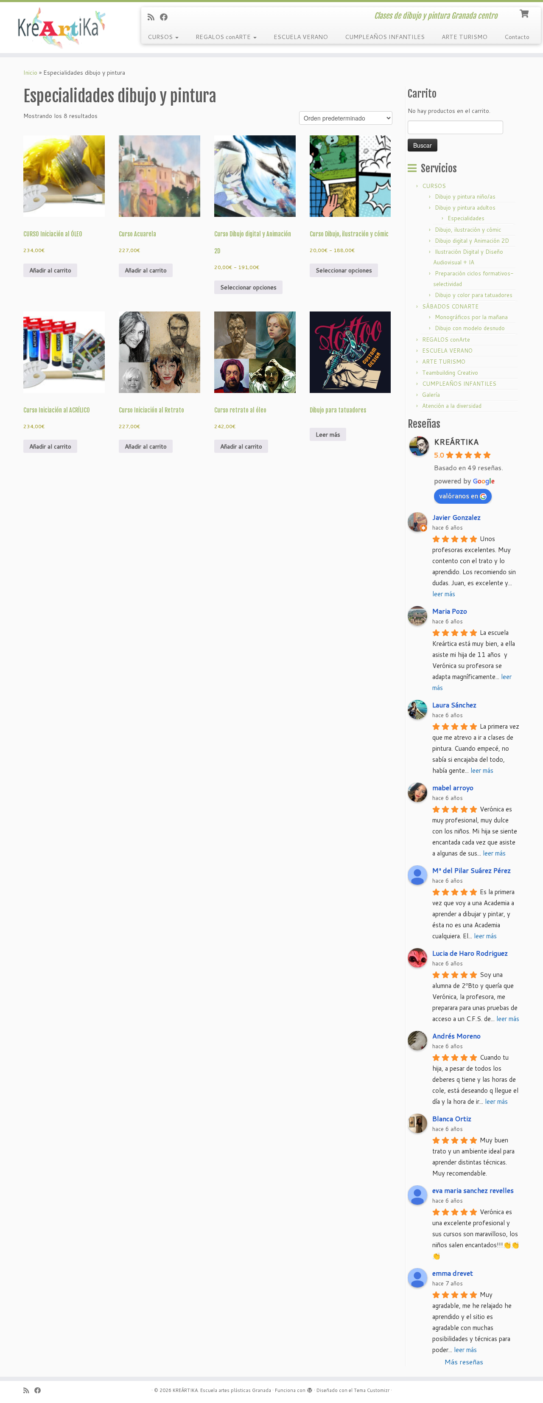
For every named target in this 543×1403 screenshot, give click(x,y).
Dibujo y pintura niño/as (465, 196)
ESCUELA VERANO (301, 37)
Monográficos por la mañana (471, 317)
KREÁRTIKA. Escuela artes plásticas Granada (222, 1390)
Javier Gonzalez (456, 517)
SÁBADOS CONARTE (450, 306)
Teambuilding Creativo (450, 372)
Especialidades (466, 218)
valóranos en (458, 495)
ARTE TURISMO (464, 37)
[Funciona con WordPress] (310, 1389)
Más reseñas (464, 1362)
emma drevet (452, 1273)
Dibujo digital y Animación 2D (472, 240)
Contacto (516, 37)
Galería (431, 394)
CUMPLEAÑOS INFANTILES (385, 37)
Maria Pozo (449, 611)
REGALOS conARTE (224, 37)
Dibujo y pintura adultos (465, 207)
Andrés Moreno (456, 1036)
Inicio (30, 72)
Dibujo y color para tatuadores (473, 295)
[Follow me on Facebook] (166, 16)
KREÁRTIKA (456, 441)
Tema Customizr (371, 1390)
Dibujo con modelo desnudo (470, 328)
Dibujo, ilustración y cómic (468, 229)
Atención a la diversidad (451, 406)
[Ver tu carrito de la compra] (525, 13)
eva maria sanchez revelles (473, 1190)
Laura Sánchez (454, 705)
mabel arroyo (452, 787)
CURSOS (161, 37)
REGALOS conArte (446, 339)
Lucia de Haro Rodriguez (470, 953)
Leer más (328, 434)
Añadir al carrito (50, 270)
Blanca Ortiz (451, 1118)
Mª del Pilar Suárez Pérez (471, 870)
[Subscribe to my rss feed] (154, 16)
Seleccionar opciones (248, 287)
